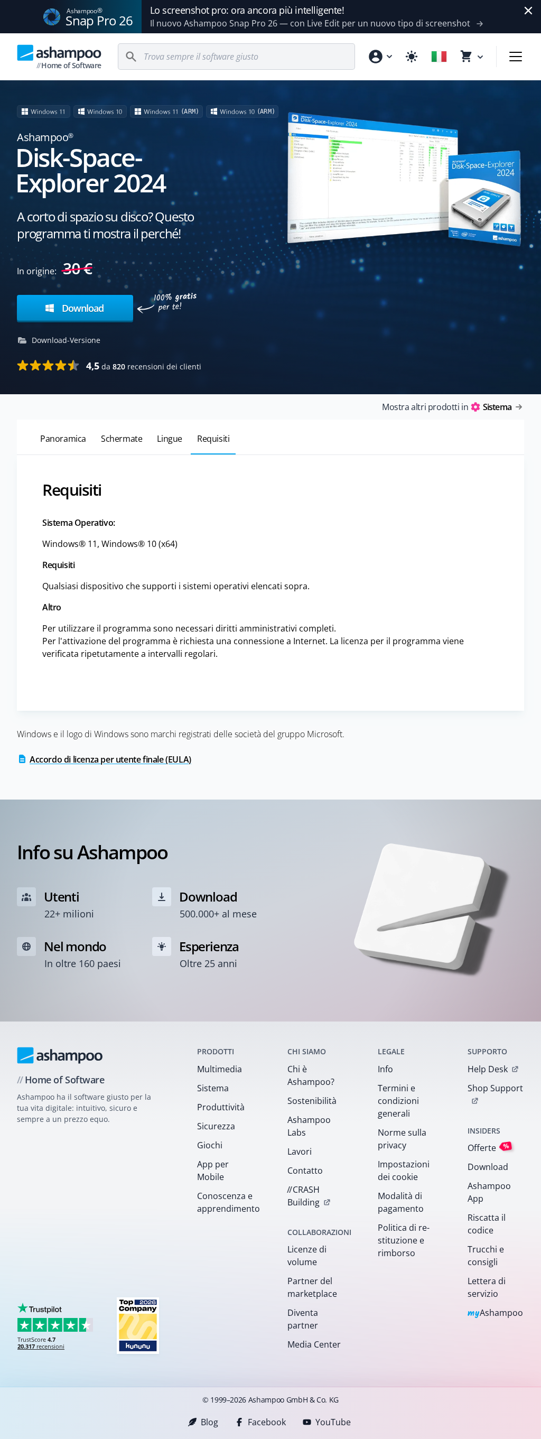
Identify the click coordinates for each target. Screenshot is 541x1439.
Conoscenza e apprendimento (228, 1202)
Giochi (209, 1145)
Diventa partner (302, 1319)
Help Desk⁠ (488, 1069)
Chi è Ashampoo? (310, 1075)
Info (385, 1069)
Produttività (221, 1107)
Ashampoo (495, 1313)
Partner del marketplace (312, 1287)
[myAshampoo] (380, 56)
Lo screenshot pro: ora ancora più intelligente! (247, 10)
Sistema (213, 1088)
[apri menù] (515, 56)
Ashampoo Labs (309, 1126)
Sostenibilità (312, 1101)
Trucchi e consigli (486, 1255)
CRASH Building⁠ (303, 1196)
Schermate (121, 438)
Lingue (169, 438)
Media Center (314, 1344)
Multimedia (219, 1069)
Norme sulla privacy (402, 1139)
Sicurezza (216, 1126)
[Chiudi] (528, 10)
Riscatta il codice (487, 1224)
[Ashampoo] (60, 1055)
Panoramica (63, 438)
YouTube (333, 1422)
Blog (209, 1422)
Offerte (488, 1147)
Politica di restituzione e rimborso (404, 1240)
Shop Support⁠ (495, 1088)
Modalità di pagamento (401, 1202)
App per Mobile (213, 1170)
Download (81, 308)
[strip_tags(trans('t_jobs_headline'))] (138, 1325)
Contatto (305, 1170)
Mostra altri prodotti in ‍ (446, 407)
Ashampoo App (489, 1192)
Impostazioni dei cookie (404, 1170)
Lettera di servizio (487, 1287)
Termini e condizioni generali (398, 1100)
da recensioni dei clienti (143, 365)
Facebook (267, 1422)
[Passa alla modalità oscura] (411, 56)
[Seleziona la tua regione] (439, 56)
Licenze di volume (307, 1255)
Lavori (299, 1151)
